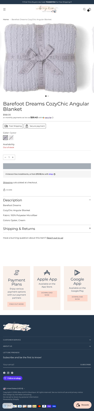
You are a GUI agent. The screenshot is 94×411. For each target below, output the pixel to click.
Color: (9, 133)
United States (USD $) (14, 388)
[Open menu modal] (4, 9)
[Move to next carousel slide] (89, 253)
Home (6, 19)
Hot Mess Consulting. (23, 395)
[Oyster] (5, 137)
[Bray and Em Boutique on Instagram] (8, 373)
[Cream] (11, 137)
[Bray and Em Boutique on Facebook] (4, 373)
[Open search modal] (84, 9)
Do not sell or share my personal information (20, 397)
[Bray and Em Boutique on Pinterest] (12, 373)
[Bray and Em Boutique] (47, 9)
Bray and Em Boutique (27, 392)
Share (9, 190)
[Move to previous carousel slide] (83, 253)
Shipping (8, 182)
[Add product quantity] (13, 157)
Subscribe (85, 365)
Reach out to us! (55, 238)
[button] (47, 117)
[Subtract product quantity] (5, 157)
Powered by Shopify (11, 399)
